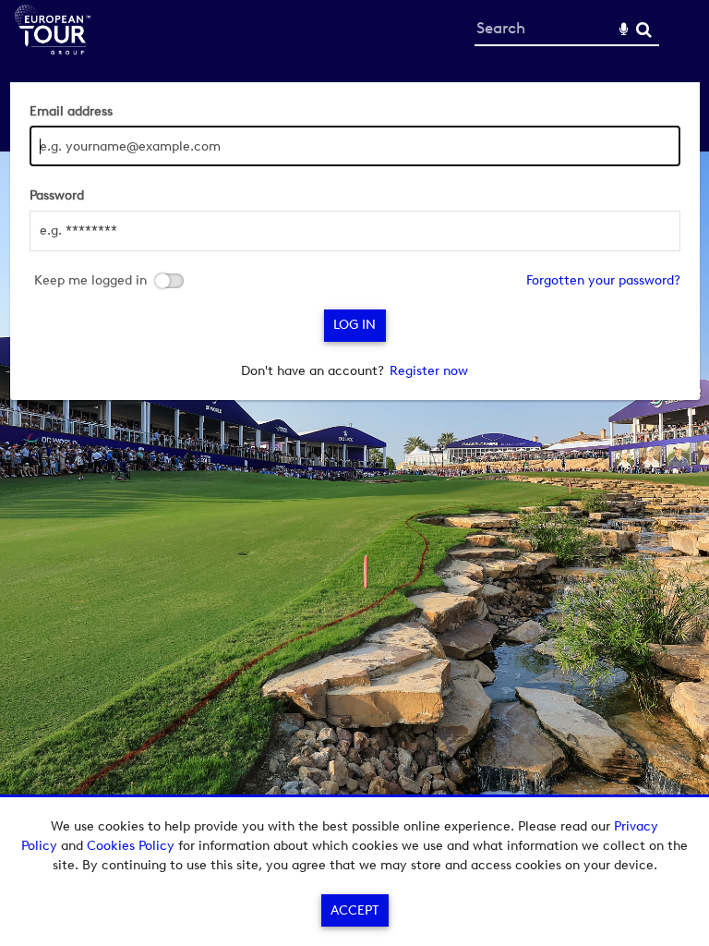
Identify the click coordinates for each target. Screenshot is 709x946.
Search (643, 30)
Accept (354, 910)
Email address (71, 111)
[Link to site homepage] (52, 49)
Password (57, 195)
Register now (429, 371)
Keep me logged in (90, 280)
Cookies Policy (130, 846)
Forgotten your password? (603, 280)
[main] (355, 241)
